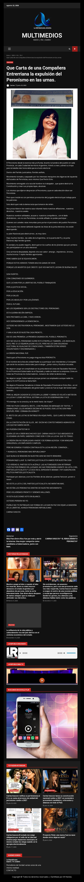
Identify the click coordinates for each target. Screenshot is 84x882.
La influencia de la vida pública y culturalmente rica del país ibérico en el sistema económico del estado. (23, 615)
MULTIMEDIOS (42, 35)
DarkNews (55, 877)
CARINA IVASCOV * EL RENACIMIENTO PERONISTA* (61, 539)
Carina (12, 85)
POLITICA (10, 62)
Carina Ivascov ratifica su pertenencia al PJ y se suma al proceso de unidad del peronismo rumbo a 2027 (23, 781)
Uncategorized (13, 790)
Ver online (75, 49)
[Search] (69, 49)
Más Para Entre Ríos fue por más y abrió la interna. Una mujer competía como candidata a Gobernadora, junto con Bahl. (23, 541)
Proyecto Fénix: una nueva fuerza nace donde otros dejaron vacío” (60, 820)
